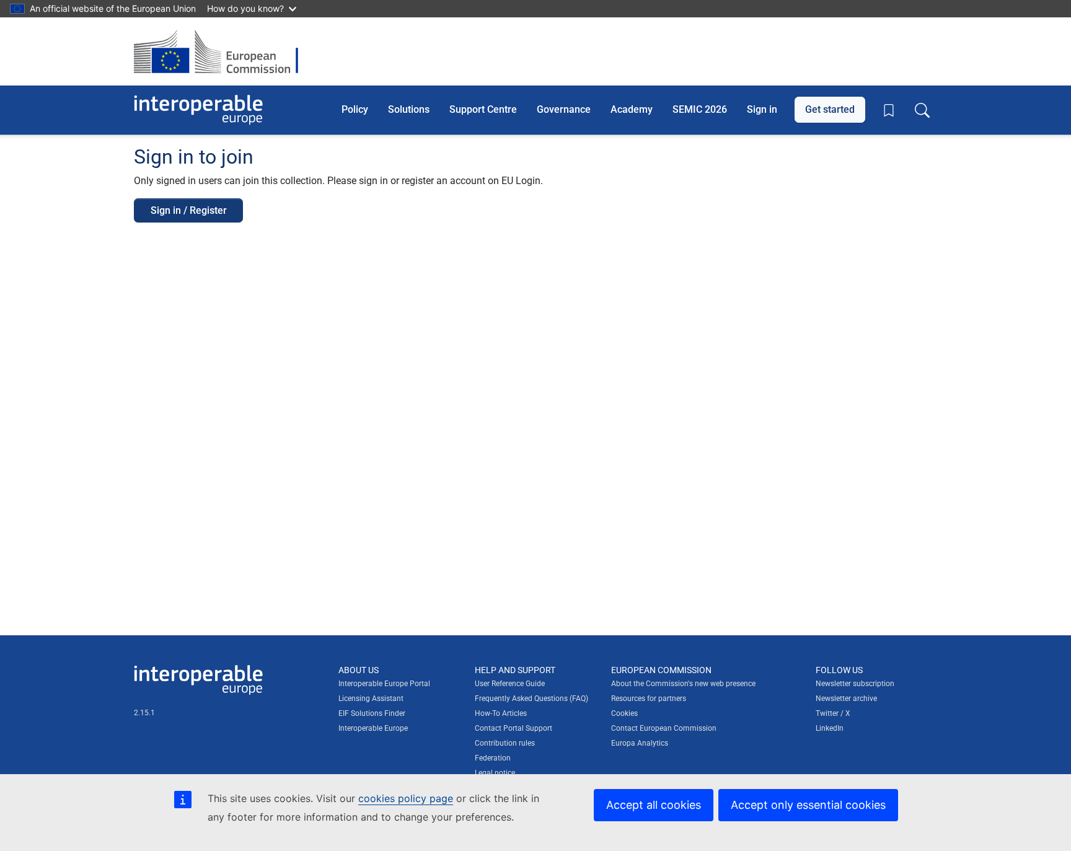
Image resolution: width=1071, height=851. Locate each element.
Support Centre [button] (483, 109)
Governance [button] (564, 109)
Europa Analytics (639, 743)
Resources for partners (648, 698)
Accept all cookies (653, 804)
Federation (493, 758)
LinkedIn (830, 728)
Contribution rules (505, 743)
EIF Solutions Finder (371, 713)
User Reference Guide (510, 683)
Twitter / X (833, 713)
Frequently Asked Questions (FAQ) (531, 698)
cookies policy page (405, 798)
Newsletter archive (846, 698)
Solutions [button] (409, 109)
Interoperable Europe (373, 728)
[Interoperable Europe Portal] (198, 110)
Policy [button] (355, 109)
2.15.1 (144, 712)
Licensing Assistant (370, 698)
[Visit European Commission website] (222, 51)
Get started (830, 109)
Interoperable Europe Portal (384, 683)
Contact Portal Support (513, 728)
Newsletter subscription (855, 683)
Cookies (624, 713)
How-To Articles (501, 713)
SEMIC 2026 (699, 109)
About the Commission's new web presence (683, 683)
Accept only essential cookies (808, 804)
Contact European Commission (663, 728)
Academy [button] (631, 109)
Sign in (762, 109)
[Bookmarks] (888, 110)
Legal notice (495, 773)
